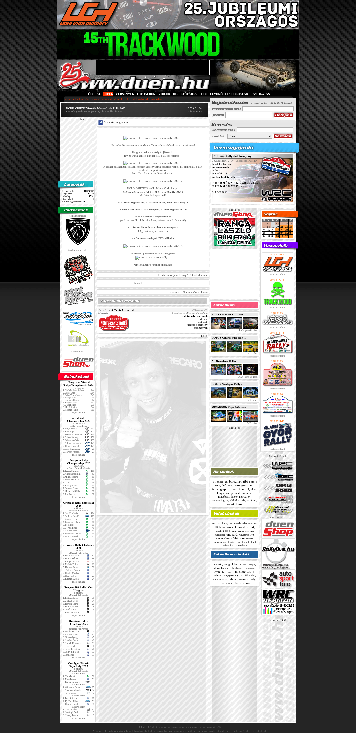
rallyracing (218, 500)
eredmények (201, 327)
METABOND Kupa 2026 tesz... (230, 407)
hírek (204, 335)
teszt (222, 583)
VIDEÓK (164, 94)
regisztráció (201, 318)
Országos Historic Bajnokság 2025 (78, 665)
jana (233, 530)
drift (224, 485)
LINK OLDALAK (236, 94)
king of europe (225, 493)
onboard (231, 534)
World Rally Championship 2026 (78, 419)
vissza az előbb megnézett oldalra (189, 292)
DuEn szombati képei (247, 377)
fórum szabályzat (193, 727)
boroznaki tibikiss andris (233, 527)
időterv (216, 170)
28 (281, 229)
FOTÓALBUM (146, 94)
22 (286, 226)
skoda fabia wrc (234, 538)
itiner (253, 489)
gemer (231, 572)
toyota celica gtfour (237, 542)
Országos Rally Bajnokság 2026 (78, 504)
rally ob (250, 572)
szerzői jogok (177, 727)
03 (277, 233)
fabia (215, 489)
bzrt (251, 527)
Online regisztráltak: (72, 201)
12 (286, 236)
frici (224, 571)
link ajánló (118, 99)
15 (286, 223)
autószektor (156, 99)
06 (290, 233)
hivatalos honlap (221, 163)
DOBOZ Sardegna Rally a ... (228, 384)
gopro (226, 530)
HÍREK (108, 94)
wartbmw (242, 545)
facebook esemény (197, 324)
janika (240, 531)
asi (214, 482)
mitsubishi (220, 535)
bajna (238, 564)
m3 (251, 531)
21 (281, 226)
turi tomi (251, 500)
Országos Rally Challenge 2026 (78, 546)
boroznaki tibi (238, 481)
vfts (234, 545)
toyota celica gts (233, 583)
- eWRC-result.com (236, 183)
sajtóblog (95, 99)
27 (277, 229)
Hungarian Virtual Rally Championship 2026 (78, 384)
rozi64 (244, 575)
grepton (225, 489)
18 (268, 226)
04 (281, 233)
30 (290, 229)
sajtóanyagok (83, 99)
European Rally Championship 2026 (78, 462)
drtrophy (219, 568)
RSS (219, 727)
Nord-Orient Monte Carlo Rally (117, 309)
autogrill (228, 564)
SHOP (203, 94)
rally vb (218, 575)
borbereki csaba (238, 523)
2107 (214, 523)
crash (219, 530)
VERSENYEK (125, 94)
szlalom (233, 579)
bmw (224, 523)
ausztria (218, 564)
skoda (241, 500)
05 (286, 233)
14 (281, 223)
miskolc (246, 493)
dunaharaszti (237, 568)
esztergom (240, 485)
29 (286, 229)
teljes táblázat (78, 412)
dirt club (203, 321)
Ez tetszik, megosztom (116, 122)
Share (137, 282)
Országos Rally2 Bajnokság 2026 (78, 622)
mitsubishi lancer (228, 496)
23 (290, 226)
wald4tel (232, 504)
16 (290, 223)
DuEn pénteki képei (248, 330)
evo (251, 485)
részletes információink (194, 315)
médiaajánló (143, 99)
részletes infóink (277, 274)
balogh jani (222, 481)
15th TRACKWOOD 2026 (227, 314)
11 (268, 223)
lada (246, 531)
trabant (252, 541)
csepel (252, 564)
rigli (237, 575)
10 (264, 223)
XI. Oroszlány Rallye (224, 360)
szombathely (247, 579)
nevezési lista (219, 173)
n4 (249, 496)
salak (252, 575)
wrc (240, 504)
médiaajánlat (209, 727)
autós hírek (130, 99)
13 (277, 223)
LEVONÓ (216, 94)
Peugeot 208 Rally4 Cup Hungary (78, 589)
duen (230, 485)
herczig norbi (240, 489)
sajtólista (106, 99)
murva (242, 496)
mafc (238, 493)
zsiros (246, 583)
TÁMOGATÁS (260, 94)
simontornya (220, 579)
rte (227, 500)
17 (264, 226)
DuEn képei (252, 353)
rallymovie (244, 535)
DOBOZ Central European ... (229, 337)
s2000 (233, 500)
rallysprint (229, 575)
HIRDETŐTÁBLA (185, 94)
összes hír (70, 99)
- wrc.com (231, 186)
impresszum (164, 727)
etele (217, 572)
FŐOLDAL (93, 94)
